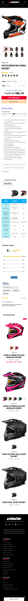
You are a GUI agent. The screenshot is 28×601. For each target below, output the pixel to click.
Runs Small (4, 115)
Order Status (7, 567)
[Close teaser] (24, 597)
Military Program (8, 565)
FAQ (4, 580)
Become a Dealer (8, 544)
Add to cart (14, 102)
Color (4, 81)
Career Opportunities (9, 546)
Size (3, 86)
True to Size (14, 115)
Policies (6, 577)
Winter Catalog (7, 552)
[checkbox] (5, 293)
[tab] (10, 180)
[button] (14, 256)
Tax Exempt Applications (10, 589)
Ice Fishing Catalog (8, 555)
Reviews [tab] (6, 283)
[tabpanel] (14, 298)
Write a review (14, 277)
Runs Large (24, 115)
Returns (5, 572)
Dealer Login (6, 542)
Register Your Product (10, 570)
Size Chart (7, 183)
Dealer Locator (7, 548)
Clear (23, 85)
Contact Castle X (8, 563)
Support (6, 558)
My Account (6, 561)
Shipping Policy (7, 587)
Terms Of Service (8, 585)
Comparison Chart (10, 180)
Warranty (6, 574)
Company (7, 539)
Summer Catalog (8, 550)
